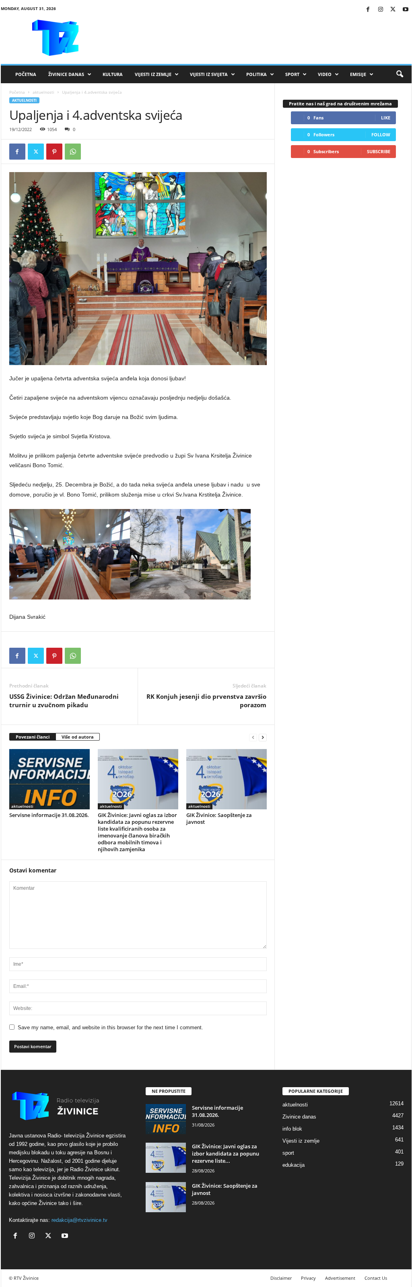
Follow (380, 134)
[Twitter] (393, 10)
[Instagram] (380, 10)
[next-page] (263, 737)
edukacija (293, 1165)
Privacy (308, 1278)
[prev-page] (253, 737)
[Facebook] (368, 10)
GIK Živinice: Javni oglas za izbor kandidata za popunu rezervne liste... (225, 1153)
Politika (256, 74)
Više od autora (78, 737)
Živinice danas (66, 74)
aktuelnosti (43, 92)
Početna (25, 74)
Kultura (113, 74)
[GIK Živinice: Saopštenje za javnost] (226, 779)
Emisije (358, 74)
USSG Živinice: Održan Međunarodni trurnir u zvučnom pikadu (64, 700)
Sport (292, 74)
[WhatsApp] (73, 152)
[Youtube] (405, 10)
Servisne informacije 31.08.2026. (49, 815)
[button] (399, 74)
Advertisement (340, 1278)
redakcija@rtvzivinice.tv (79, 1220)
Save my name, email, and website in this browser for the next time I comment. (110, 1027)
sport (288, 1153)
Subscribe (378, 151)
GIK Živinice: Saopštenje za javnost (219, 818)
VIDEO (325, 74)
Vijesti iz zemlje (153, 74)
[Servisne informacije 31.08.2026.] (49, 779)
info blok (292, 1129)
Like (385, 118)
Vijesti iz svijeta (209, 74)
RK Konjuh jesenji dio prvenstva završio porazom (206, 700)
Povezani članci (32, 737)
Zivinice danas (299, 1117)
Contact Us (376, 1278)
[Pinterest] (54, 152)
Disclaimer (281, 1278)
